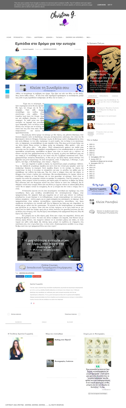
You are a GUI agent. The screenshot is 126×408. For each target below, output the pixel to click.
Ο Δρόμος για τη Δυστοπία (105, 124)
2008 (91, 178)
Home (9, 37)
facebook (20, 276)
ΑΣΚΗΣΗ (49, 37)
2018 (91, 153)
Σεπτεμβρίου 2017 (97, 157)
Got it (110, 5)
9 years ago (38, 49)
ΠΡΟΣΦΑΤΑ (104, 96)
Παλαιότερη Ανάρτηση (71, 314)
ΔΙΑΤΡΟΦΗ (38, 37)
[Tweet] (7, 91)
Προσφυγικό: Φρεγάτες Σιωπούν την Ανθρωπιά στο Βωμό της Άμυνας (107, 109)
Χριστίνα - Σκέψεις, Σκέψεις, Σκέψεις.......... (32, 405)
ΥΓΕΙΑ (28, 37)
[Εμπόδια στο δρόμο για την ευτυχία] (21, 68)
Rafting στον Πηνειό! (63, 340)
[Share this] (7, 87)
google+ (37, 276)
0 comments (77, 49)
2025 (91, 144)
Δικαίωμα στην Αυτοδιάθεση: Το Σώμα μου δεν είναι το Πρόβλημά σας (103, 76)
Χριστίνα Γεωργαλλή (28, 49)
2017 (91, 155)
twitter (29, 276)
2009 (91, 176)
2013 (91, 169)
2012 (91, 172)
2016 (91, 165)
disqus (44, 322)
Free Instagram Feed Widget (98, 393)
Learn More (101, 5)
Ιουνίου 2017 (95, 159)
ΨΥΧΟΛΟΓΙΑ (18, 37)
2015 (91, 167)
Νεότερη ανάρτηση (16, 314)
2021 (91, 146)
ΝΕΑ (88, 37)
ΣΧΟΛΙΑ (115, 96)
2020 (91, 149)
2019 (91, 151)
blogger (70, 322)
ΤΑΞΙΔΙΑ (59, 37)
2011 (91, 174)
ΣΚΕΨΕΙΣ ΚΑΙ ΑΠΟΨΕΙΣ (74, 37)
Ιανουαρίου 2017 (96, 163)
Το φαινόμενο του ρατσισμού (106, 116)
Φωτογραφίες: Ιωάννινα (64, 361)
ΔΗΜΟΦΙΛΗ (92, 96)
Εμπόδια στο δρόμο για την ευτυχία (101, 161)
